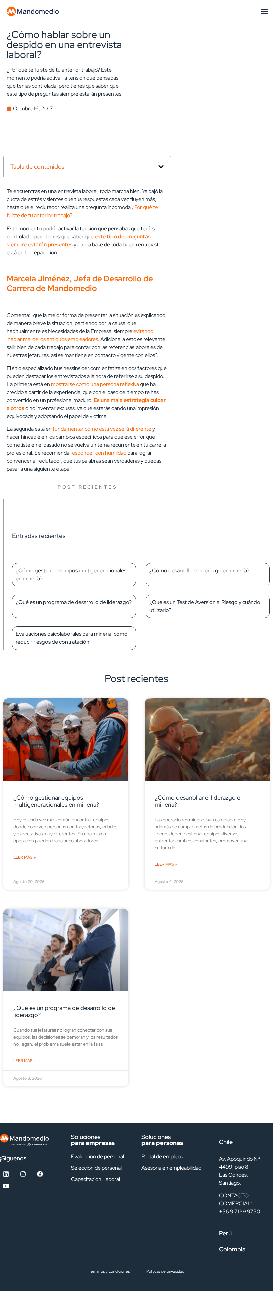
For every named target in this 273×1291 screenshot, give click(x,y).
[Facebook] (40, 1174)
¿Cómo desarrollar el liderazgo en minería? (199, 570)
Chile (226, 1142)
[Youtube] (6, 1186)
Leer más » (24, 857)
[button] (264, 11)
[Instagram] (23, 1174)
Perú (225, 1233)
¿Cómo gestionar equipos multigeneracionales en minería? (56, 801)
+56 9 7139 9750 (239, 1211)
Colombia (232, 1249)
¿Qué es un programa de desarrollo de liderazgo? (74, 602)
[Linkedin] (6, 1174)
